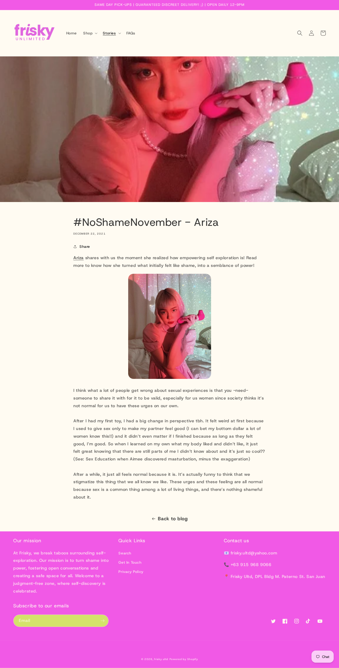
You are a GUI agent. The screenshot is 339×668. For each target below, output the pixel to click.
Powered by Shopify (184, 659)
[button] (90, 33)
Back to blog (173, 518)
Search (124, 553)
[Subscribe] (102, 621)
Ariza (78, 258)
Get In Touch (129, 562)
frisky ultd (161, 659)
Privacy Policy (130, 571)
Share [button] (84, 246)
